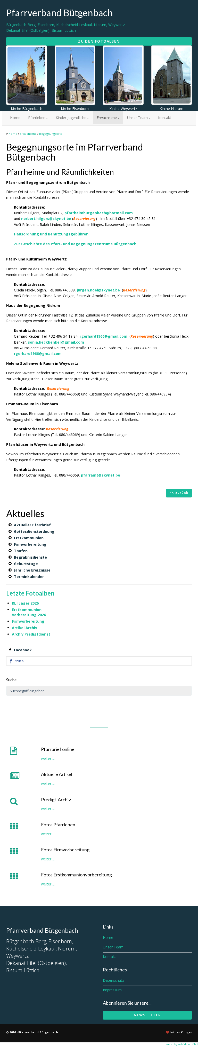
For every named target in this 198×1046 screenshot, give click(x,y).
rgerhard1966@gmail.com (103, 336)
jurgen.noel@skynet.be (98, 290)
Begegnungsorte (50, 134)
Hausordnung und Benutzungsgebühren (51, 234)
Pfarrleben (36, 117)
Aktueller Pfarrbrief (32, 524)
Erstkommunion (29, 537)
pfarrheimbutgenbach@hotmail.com (98, 212)
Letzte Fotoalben (30, 593)
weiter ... (48, 758)
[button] (99, 661)
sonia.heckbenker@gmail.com (56, 342)
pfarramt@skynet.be (100, 475)
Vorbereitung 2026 (29, 614)
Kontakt (164, 117)
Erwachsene (107, 117)
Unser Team (137, 117)
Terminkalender (29, 576)
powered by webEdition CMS (180, 1044)
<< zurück (178, 492)
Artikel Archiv (25, 627)
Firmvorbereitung (30, 544)
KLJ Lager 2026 (25, 603)
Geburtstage (26, 563)
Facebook (23, 649)
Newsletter (147, 1014)
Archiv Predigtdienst (31, 634)
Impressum (112, 989)
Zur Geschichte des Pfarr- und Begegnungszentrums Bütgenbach (75, 243)
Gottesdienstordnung (34, 531)
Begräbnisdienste (30, 557)
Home (15, 117)
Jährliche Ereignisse (32, 570)
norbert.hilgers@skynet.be (46, 218)
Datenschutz (113, 980)
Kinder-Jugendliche (71, 117)
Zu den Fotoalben (99, 41)
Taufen (21, 550)
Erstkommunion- (27, 609)
